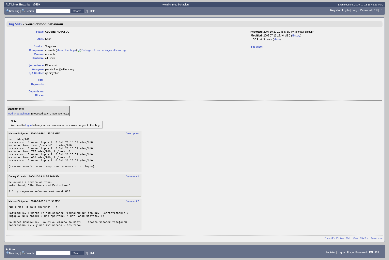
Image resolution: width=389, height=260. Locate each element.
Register (335, 10)
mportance (36, 65)
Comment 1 (132, 176)
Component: (36, 50)
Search (30, 11)
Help (92, 11)
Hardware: (38, 58)
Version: (39, 54)
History (296, 35)
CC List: (258, 39)
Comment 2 (132, 201)
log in (28, 125)
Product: (39, 46)
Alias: (40, 39)
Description (132, 133)
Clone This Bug (360, 238)
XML (348, 238)
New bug (14, 11)
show (277, 39)
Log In (345, 10)
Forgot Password (362, 10)
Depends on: (36, 91)
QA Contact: (36, 73)
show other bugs (66, 50)
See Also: (257, 46)
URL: (41, 80)
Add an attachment (19, 113)
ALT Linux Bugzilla (18, 4)
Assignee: (38, 69)
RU (381, 10)
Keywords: (37, 84)
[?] (86, 11)
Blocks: (39, 95)
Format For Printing (334, 238)
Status (40, 31)
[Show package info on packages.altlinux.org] (102, 50)
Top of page (377, 238)
